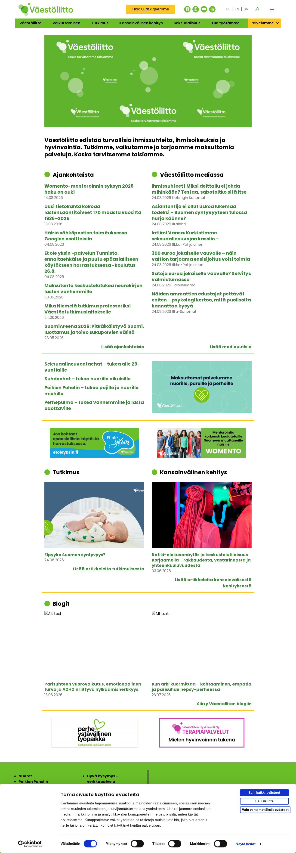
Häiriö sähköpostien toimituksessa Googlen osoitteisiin (85, 236)
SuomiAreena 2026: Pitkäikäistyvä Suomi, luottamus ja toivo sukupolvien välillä (94, 329)
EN (236, 9)
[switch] (137, 843)
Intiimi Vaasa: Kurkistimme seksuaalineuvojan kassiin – (185, 236)
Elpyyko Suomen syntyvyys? (74, 554)
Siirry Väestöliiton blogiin (224, 704)
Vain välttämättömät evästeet (265, 809)
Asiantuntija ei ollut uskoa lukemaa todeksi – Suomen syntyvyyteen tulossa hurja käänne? (199, 212)
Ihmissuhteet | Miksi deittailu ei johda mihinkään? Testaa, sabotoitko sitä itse (199, 189)
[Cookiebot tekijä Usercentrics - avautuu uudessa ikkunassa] (30, 844)
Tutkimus (99, 23)
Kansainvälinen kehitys (141, 23)
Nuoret (25, 776)
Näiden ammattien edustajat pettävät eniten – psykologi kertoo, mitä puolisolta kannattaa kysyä (201, 300)
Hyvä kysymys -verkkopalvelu (102, 778)
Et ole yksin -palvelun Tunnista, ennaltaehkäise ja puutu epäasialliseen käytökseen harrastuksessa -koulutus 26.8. (91, 262)
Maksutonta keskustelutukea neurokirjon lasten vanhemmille (93, 288)
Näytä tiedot (245, 844)
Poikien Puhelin (33, 781)
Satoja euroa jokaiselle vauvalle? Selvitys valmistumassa (201, 276)
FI (227, 9)
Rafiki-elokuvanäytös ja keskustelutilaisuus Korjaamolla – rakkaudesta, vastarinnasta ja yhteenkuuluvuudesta (201, 560)
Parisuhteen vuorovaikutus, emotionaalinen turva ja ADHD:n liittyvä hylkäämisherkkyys (92, 686)
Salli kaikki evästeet (264, 793)
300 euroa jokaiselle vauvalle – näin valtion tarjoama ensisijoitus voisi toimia (201, 256)
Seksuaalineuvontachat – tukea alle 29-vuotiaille (92, 367)
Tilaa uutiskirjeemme (150, 9)
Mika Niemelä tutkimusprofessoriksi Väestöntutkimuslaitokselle (87, 309)
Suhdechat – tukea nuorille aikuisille (87, 379)
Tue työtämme (225, 23)
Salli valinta (264, 801)
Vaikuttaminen (66, 23)
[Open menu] (272, 9)
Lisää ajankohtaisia (122, 347)
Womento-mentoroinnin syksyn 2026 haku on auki (89, 189)
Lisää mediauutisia (231, 347)
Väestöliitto (30, 23)
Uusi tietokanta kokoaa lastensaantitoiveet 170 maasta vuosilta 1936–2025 (92, 212)
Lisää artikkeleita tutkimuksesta (108, 569)
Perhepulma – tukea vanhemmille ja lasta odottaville (94, 405)
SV (246, 9)
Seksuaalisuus (187, 23)
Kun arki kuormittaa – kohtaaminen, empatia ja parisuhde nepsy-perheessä (201, 686)
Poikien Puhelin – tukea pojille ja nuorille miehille (91, 391)
